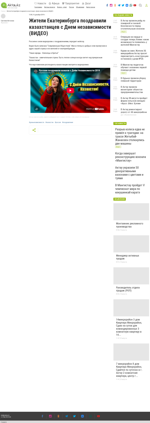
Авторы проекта (49, 7)
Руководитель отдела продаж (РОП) (128, 289)
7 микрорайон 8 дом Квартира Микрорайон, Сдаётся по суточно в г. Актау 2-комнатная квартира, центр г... (129, 369)
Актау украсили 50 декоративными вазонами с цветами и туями (129, 173)
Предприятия (72, 3)
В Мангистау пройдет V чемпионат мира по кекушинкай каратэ (130, 188)
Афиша (55, 3)
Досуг (88, 3)
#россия (58, 122)
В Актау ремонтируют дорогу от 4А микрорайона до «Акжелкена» (134, 112)
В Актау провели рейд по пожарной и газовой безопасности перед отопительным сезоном (133, 24)
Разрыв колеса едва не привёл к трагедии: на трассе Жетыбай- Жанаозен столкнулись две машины (130, 136)
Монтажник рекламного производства (129, 225)
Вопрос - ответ (62, 7)
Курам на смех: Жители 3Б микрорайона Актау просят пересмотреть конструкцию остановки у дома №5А (134, 54)
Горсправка (38, 7)
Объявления (80, 7)
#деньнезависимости (36, 122)
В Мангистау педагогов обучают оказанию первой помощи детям (133, 67)
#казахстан (49, 122)
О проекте (4, 422)
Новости (41, 3)
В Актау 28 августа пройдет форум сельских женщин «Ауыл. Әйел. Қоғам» (134, 101)
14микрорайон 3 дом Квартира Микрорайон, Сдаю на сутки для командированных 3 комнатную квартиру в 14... (129, 327)
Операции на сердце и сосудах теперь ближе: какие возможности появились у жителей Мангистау (135, 41)
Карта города (90, 7)
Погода (71, 7)
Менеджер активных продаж (127, 257)
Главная (3, 11)
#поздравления (67, 122)
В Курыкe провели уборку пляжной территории (133, 79)
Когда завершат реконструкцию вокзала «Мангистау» (130, 157)
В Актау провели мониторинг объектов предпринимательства (132, 90)
